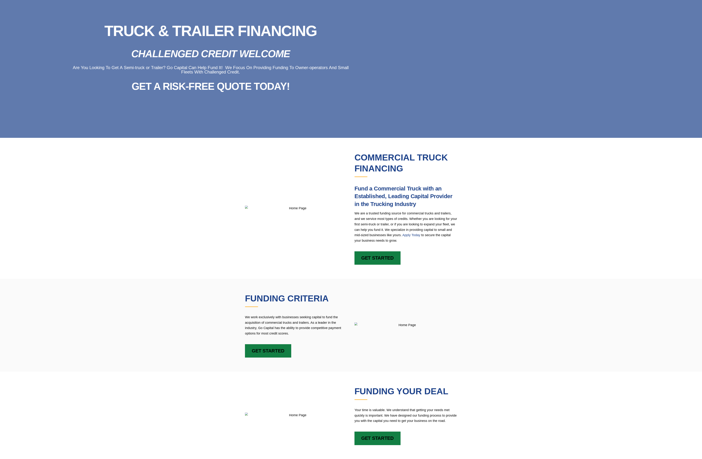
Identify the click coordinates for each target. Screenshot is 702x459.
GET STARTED (377, 257)
